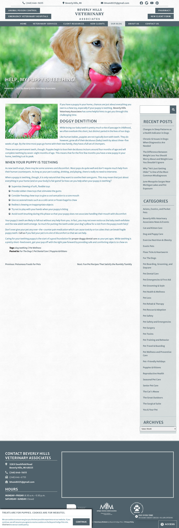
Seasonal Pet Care (152, 379)
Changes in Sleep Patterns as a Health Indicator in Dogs (157, 131)
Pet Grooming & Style (154, 285)
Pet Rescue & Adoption (154, 309)
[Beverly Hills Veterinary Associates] (89, 14)
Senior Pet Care (150, 385)
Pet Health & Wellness (154, 291)
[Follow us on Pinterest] (157, 3)
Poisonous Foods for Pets (23, 264)
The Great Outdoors (153, 397)
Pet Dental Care (41, 251)
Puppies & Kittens (58, 251)
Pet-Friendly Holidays (154, 361)
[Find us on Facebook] (141, 3)
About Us (133, 24)
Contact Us (152, 24)
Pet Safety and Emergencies (157, 321)
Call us (22, 233)
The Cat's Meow (151, 391)
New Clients (97, 24)
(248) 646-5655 (34, 3)
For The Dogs (26, 251)
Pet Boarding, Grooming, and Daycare (157, 266)
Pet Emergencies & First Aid (157, 279)
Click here (6, 525)
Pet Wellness (35, 247)
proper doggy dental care (84, 238)
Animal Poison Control (22, 10)
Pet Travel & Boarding (154, 346)
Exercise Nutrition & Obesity (157, 240)
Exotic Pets (148, 246)
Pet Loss (147, 297)
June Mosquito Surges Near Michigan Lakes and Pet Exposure (156, 185)
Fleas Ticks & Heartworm (155, 252)
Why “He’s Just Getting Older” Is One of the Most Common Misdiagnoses (155, 172)
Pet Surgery (149, 328)
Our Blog (116, 24)
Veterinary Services (45, 24)
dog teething (21, 247)
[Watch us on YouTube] (151, 3)
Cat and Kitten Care (152, 228)
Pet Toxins (148, 334)
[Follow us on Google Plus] (146, 3)
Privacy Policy (129, 522)
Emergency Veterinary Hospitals (28, 16)
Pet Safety (148, 315)
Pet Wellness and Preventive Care (157, 354)
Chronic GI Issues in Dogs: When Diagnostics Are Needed (156, 142)
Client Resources (73, 24)
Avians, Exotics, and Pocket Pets (156, 211)
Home (23, 24)
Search (173, 109)
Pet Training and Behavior (156, 340)
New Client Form (161, 16)
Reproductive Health (153, 373)
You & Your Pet (150, 409)
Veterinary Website (100, 522)
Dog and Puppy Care (153, 234)
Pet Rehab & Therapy (153, 304)
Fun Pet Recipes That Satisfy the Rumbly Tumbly (104, 264)
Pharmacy (164, 10)
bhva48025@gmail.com (116, 3)
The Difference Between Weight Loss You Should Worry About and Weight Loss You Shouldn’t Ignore (158, 157)
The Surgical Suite (152, 403)
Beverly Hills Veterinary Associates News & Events (156, 220)
